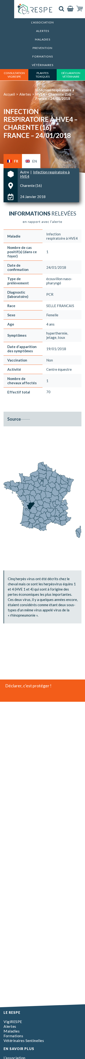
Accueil (9, 94)
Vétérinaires (42, 65)
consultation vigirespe (14, 74)
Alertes (42, 31)
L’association (42, 22)
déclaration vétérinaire (70, 74)
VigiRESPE (13, 1021)
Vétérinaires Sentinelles (24, 1040)
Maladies (42, 39)
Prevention (42, 48)
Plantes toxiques (43, 74)
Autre (25, 172)
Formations (42, 56)
